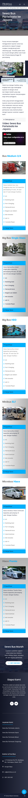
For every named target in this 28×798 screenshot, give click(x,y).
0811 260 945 (9, 777)
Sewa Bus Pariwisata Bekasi (10, 737)
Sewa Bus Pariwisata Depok (10, 732)
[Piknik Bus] (7, 4)
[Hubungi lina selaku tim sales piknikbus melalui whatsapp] (24, 792)
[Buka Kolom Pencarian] (24, 4)
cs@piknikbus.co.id (10, 772)
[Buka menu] (25, 796)
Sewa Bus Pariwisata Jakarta (10, 728)
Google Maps (8, 766)
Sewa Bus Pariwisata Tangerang (11, 741)
